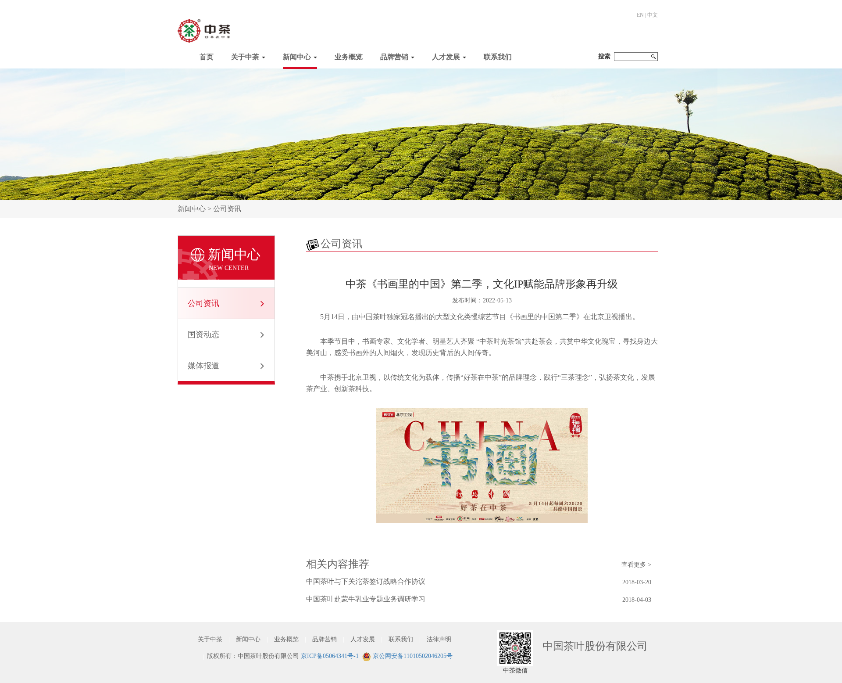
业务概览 (349, 57)
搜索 (604, 56)
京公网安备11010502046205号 (412, 656)
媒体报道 (203, 365)
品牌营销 (394, 57)
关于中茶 (245, 57)
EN (640, 15)
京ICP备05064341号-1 (330, 656)
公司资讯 (227, 208)
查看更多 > (636, 564)
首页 (207, 57)
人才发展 (446, 57)
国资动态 (203, 334)
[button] (248, 55)
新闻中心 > (195, 208)
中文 (652, 15)
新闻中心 (297, 57)
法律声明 (439, 639)
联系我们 (498, 57)
